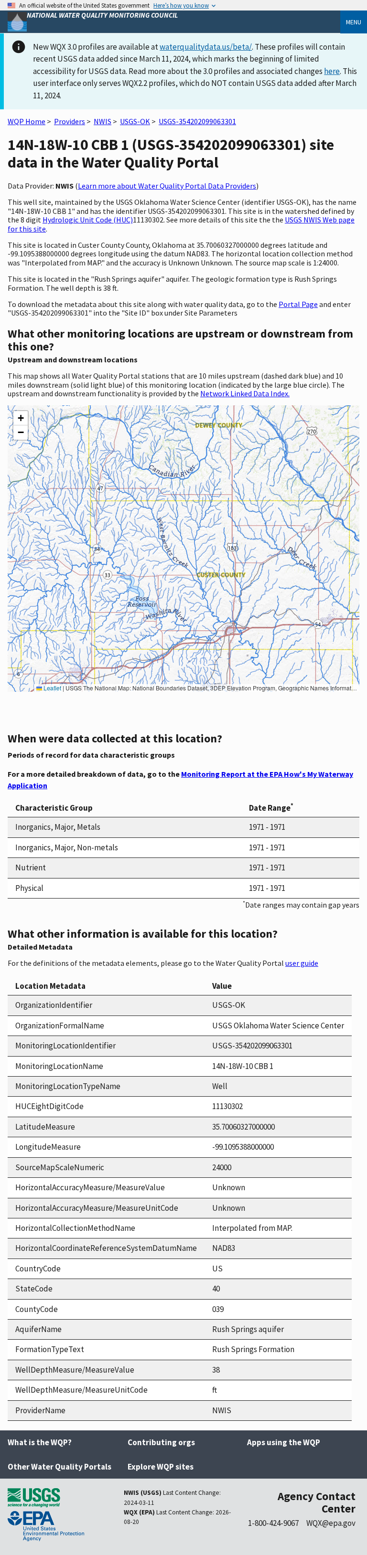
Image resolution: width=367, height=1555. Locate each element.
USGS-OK (135, 121)
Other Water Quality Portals (59, 1466)
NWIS (102, 121)
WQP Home (26, 121)
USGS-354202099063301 (197, 121)
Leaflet (51, 688)
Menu (353, 22)
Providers (69, 121)
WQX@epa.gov (331, 1523)
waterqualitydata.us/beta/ (206, 47)
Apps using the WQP (283, 1442)
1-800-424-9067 (273, 1523)
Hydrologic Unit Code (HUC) (88, 219)
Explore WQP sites (161, 1466)
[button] (20, 418)
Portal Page (298, 304)
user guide (301, 963)
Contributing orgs (161, 1442)
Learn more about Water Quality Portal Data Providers (167, 185)
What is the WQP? (40, 1442)
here (332, 71)
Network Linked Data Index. (245, 393)
